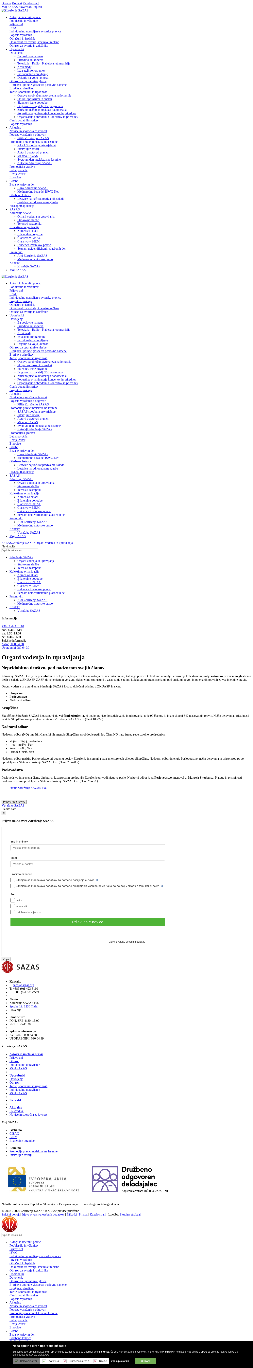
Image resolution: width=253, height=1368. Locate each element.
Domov (6, 3)
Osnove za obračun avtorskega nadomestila (44, 95)
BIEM (13, 1137)
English (37, 7)
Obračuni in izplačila (22, 38)
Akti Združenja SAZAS (32, 255)
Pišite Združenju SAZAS (33, 138)
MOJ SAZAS (18, 1068)
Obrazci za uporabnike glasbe (27, 81)
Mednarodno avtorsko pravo (35, 259)
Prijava (83, 1214)
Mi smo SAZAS (27, 156)
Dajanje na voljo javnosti (32, 77)
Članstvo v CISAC (29, 238)
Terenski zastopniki (29, 223)
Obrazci (14, 1061)
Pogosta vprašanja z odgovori (27, 134)
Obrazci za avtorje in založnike (28, 45)
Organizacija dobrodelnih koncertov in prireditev (47, 116)
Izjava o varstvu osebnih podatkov (43, 1214)
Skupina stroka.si (130, 1214)
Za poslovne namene (30, 56)
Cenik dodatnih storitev (24, 120)
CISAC (14, 1133)
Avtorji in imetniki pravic (26, 1054)
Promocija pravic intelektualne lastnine (33, 141)
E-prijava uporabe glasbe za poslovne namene (38, 84)
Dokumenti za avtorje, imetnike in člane (34, 42)
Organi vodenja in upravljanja (36, 216)
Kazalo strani (31, 3)
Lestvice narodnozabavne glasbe (37, 202)
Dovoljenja (16, 52)
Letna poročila (18, 170)
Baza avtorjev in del (21, 184)
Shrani (145, 1361)
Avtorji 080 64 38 (13, 644)
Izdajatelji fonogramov (31, 70)
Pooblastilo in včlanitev (24, 20)
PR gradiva (16, 1111)
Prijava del (16, 24)
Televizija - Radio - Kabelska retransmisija (43, 63)
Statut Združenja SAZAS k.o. (28, 788)
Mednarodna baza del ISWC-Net (38, 191)
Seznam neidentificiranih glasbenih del (41, 248)
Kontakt (17, 3)
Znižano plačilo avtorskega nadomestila (42, 109)
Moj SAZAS (10, 7)
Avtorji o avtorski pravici (32, 152)
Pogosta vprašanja (20, 35)
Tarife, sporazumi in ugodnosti (28, 92)
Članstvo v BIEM (28, 241)
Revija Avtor (17, 173)
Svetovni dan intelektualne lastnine (39, 159)
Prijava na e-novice (14, 801)
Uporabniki (17, 1075)
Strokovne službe (28, 220)
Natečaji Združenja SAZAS (34, 163)
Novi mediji (24, 67)
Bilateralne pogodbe (29, 234)
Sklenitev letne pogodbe (32, 102)
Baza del (15, 1100)
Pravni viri (16, 252)
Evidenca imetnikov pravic (34, 245)
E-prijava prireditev (21, 88)
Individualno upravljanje (32, 74)
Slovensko (25, 7)
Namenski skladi (27, 230)
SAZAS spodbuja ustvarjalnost (36, 145)
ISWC (13, 27)
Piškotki (72, 1214)
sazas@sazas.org (23, 985)
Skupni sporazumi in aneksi (34, 99)
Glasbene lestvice (20, 195)
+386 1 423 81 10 (13, 626)
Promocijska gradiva (22, 166)
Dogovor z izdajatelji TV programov (40, 106)
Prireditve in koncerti (30, 60)
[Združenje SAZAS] (15, 10)
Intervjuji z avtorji (28, 149)
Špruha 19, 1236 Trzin (23, 1006)
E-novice (15, 177)
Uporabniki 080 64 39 (15, 647)
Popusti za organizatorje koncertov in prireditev (46, 113)
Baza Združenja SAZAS (32, 188)
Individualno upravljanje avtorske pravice (35, 31)
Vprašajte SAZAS (28, 266)
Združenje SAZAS (21, 213)
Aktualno (15, 1107)
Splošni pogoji (11, 1214)
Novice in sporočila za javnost (28, 131)
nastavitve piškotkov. (37, 1354)
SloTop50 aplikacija (21, 205)
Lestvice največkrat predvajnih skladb (40, 198)
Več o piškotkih (120, 1360)
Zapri (6, 959)
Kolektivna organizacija (24, 227)
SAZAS (7, 542)
